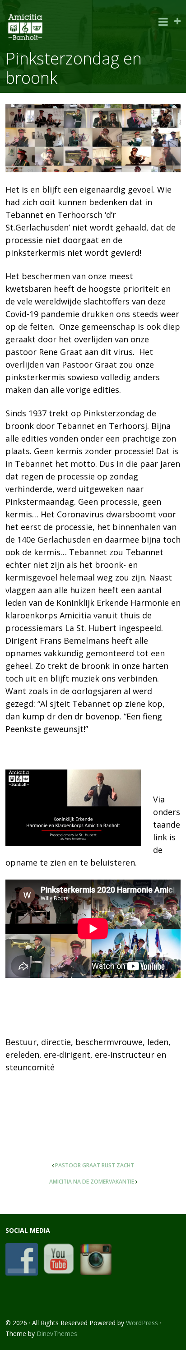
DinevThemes (57, 1333)
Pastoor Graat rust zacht (94, 1165)
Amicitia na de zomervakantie (91, 1181)
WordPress (142, 1322)
